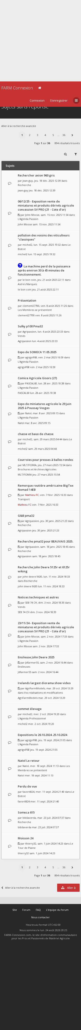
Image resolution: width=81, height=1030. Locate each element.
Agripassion (29, 331)
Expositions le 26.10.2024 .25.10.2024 (42, 735)
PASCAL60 (31, 383)
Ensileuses (24, 666)
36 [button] (64, 135)
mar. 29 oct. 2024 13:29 (51, 697)
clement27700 (30, 305)
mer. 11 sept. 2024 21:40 (44, 801)
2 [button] (29, 135)
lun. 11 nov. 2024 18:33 (51, 586)
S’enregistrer (59, 100)
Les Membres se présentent (35, 310)
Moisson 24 (25, 838)
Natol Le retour (29, 761)
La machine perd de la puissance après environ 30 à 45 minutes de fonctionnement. (44, 270)
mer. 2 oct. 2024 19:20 (41, 724)
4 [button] (45, 135)
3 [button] (37, 135)
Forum (26, 909)
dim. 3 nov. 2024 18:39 (43, 612)
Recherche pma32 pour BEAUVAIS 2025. (45, 541)
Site (14, 909)
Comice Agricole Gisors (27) (37, 378)
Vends (21, 336)
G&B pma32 (26, 516)
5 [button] (53, 135)
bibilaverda (29, 817)
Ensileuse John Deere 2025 (36, 657)
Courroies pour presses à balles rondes (45, 460)
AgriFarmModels (35, 688)
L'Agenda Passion (28, 219)
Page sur (42, 143)
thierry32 (30, 843)
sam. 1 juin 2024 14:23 (42, 853)
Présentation (27, 300)
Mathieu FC (32, 495)
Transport (24, 499)
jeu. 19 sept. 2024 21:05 (43, 749)
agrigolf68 (31, 357)
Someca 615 (26, 812)
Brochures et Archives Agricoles (37, 469)
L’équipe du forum (57, 909)
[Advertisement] (40, 40)
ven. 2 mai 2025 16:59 (42, 367)
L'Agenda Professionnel (32, 718)
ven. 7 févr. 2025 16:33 (45, 504)
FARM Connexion (17, 87)
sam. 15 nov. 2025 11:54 (46, 224)
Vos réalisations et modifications (43, 692)
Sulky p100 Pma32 (30, 326)
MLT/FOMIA (29, 465)
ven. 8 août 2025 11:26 (48, 315)
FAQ (38, 909)
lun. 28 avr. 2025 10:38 (43, 393)
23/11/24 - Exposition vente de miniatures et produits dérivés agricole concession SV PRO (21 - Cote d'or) (46, 627)
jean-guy (27, 180)
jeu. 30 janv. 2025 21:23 (45, 530)
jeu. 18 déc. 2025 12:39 (42, 190)
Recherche (24, 185)
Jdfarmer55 (32, 662)
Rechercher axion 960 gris (36, 175)
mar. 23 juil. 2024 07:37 (45, 827)
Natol (28, 413)
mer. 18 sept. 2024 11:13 (39, 775)
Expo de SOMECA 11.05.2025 (37, 352)
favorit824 (28, 791)
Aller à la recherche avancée (18, 126)
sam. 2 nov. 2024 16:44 (45, 672)
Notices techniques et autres (38, 597)
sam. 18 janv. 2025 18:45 (46, 556)
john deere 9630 (32, 576)
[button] (72, 135)
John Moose (32, 214)
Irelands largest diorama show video (44, 683)
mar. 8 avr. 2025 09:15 (37, 423)
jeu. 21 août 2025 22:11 (45, 289)
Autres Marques (27, 284)
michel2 (27, 244)
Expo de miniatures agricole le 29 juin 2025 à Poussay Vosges (44, 406)
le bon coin (29, 279)
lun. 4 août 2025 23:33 (45, 341)
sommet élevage (30, 709)
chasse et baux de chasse (36, 434)
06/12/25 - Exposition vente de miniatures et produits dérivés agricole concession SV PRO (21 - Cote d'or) (46, 205)
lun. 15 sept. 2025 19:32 (41, 254)
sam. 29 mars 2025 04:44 (42, 448)
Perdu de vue (27, 786)
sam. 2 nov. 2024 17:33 (46, 646)
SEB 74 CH (31, 602)
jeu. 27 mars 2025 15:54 (46, 474)
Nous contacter (40, 917)
